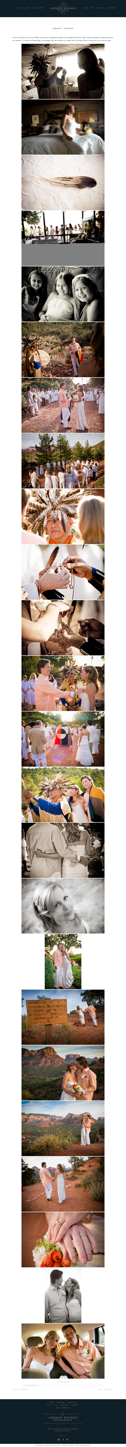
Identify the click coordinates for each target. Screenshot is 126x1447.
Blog (86, 8)
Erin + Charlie (105, 1389)
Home (17, 8)
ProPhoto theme (68, 1445)
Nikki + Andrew (21, 1389)
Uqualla (102, 37)
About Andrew (63, 1408)
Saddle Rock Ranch (74, 37)
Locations (37, 8)
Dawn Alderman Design (83, 1445)
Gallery (26, 8)
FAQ (92, 8)
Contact (112, 8)
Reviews (101, 8)
